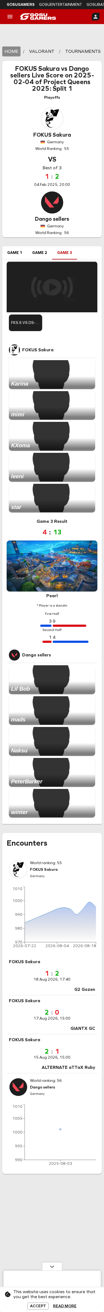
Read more (65, 1306)
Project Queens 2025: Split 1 (61, 85)
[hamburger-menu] (10, 16)
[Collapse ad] (52, 1266)
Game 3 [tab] (64, 252)
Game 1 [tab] (14, 252)
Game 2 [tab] (39, 252)
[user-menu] (96, 16)
